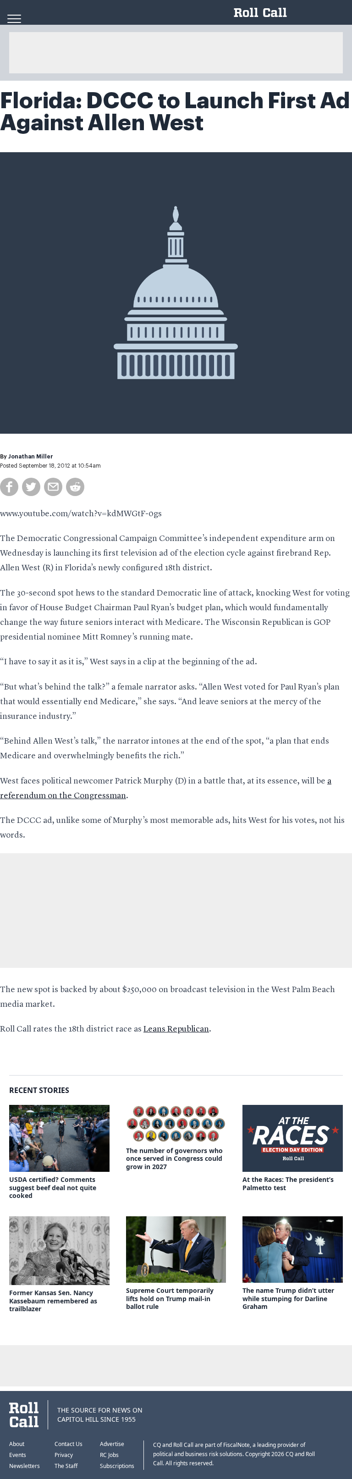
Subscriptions (117, 1466)
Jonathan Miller (30, 456)
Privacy (64, 1455)
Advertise (112, 1444)
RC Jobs (109, 1455)
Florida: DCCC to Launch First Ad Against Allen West (175, 112)
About (16, 1444)
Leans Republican (176, 1029)
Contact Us (68, 1444)
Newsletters (24, 1466)
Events (17, 1455)
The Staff (66, 1466)
